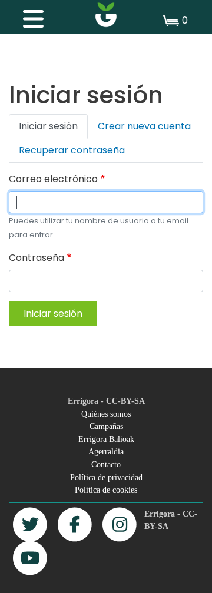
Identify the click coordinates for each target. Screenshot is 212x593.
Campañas (106, 426)
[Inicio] (106, 14)
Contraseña (36, 257)
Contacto (106, 464)
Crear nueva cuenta (144, 126)
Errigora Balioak (106, 439)
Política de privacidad (106, 477)
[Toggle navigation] (27, 16)
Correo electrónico (53, 179)
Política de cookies (106, 489)
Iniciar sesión (48, 126)
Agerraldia (106, 451)
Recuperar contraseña (72, 150)
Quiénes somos (106, 413)
